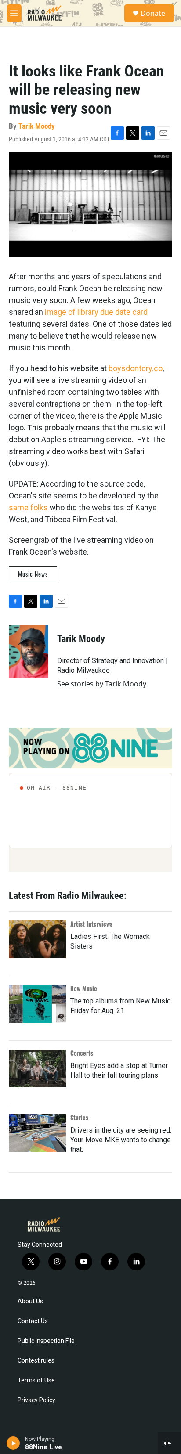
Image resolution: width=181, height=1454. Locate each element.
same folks (28, 507)
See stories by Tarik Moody (101, 684)
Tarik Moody (36, 126)
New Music (83, 988)
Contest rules (36, 1360)
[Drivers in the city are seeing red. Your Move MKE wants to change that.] (37, 1133)
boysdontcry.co (136, 368)
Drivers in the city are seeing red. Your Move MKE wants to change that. (120, 1140)
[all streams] (169, 1443)
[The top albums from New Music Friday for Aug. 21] (37, 1004)
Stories (79, 1117)
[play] (13, 1443)
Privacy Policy (36, 1400)
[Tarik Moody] (28, 651)
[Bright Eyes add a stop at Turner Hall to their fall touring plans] (37, 1068)
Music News (33, 573)
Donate (153, 13)
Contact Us (33, 1321)
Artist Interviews (91, 923)
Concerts (81, 1052)
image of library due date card (96, 312)
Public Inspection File (46, 1341)
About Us (30, 1301)
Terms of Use (36, 1380)
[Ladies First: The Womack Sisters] (37, 939)
